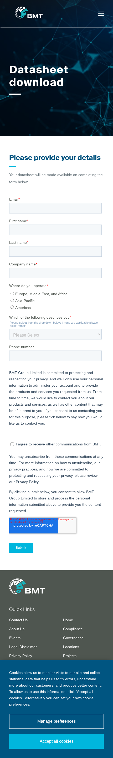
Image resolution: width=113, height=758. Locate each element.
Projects (69, 656)
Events (14, 638)
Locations (71, 647)
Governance (73, 638)
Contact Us (18, 620)
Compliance (73, 629)
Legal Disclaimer (23, 647)
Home (68, 620)
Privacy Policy (20, 656)
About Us (16, 629)
